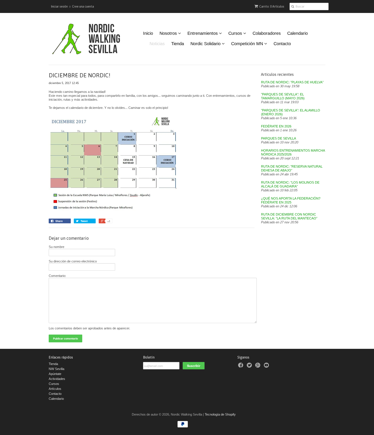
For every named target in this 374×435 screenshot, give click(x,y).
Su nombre (56, 247)
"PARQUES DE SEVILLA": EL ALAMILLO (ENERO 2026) (290, 112)
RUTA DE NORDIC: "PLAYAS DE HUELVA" (292, 82)
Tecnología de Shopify (220, 414)
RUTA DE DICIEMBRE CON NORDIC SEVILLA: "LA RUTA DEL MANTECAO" (289, 216)
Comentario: (57, 276)
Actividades (57, 379)
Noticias (157, 43)
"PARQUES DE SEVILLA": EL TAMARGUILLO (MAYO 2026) (283, 96)
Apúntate (55, 374)
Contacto (282, 43)
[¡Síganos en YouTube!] (267, 366)
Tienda (177, 43)
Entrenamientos (203, 33)
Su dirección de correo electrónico (73, 261)
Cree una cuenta (83, 6)
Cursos (235, 33)
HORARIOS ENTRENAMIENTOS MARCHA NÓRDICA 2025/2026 (293, 152)
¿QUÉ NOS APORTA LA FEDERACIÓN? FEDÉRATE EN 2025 (290, 200)
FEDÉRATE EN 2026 (276, 126)
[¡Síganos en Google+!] (258, 366)
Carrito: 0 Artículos (271, 6)
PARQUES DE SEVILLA (278, 138)
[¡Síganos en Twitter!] (250, 366)
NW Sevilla (56, 369)
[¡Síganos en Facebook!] (241, 366)
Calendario (297, 33)
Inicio (148, 33)
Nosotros (169, 33)
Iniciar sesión (59, 6)
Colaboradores (267, 33)
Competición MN (247, 43)
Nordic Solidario (206, 43)
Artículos (55, 389)
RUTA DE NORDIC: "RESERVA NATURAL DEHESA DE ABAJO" (291, 168)
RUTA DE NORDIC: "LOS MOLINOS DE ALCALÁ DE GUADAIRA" (290, 184)
